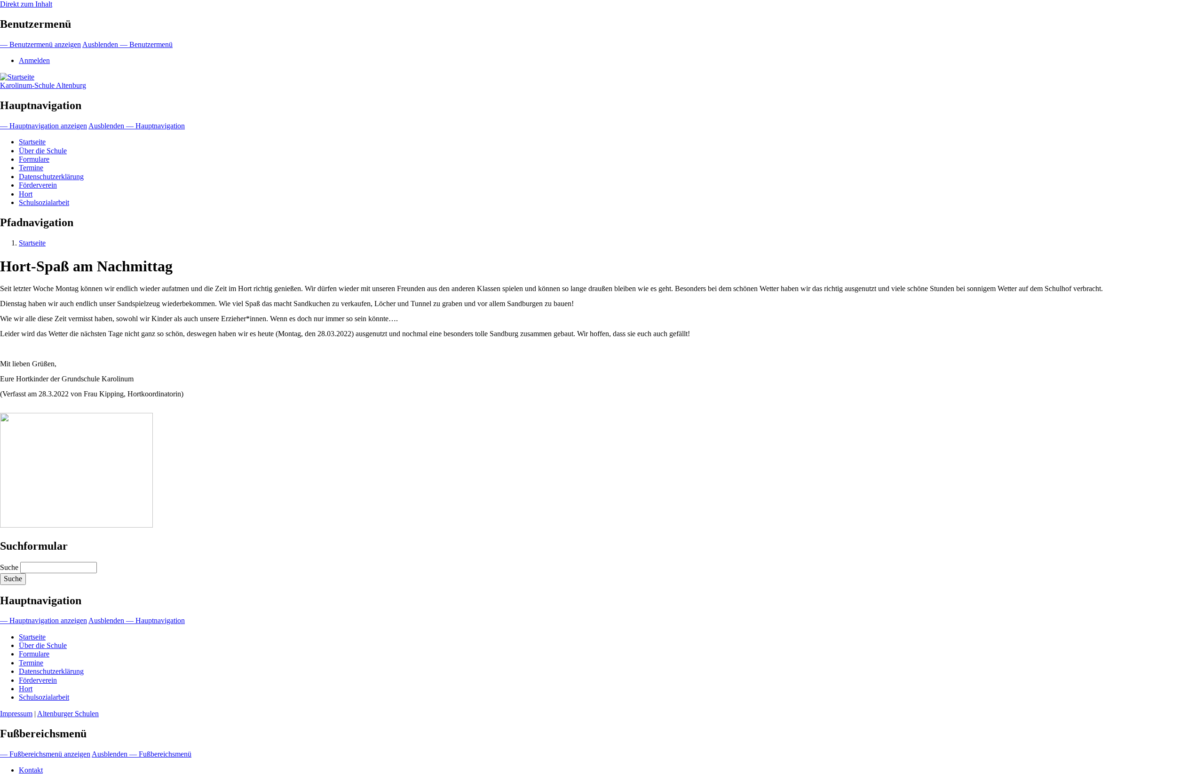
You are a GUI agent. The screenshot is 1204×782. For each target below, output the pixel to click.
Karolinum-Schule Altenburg (43, 85)
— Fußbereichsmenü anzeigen (45, 754)
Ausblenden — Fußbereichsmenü (141, 754)
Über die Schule (43, 151)
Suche (9, 567)
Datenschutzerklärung (51, 177)
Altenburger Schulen (68, 714)
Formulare (34, 159)
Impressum (16, 714)
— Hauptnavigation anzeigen (43, 126)
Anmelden (34, 60)
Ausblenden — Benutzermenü (127, 44)
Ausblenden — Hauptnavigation (136, 126)
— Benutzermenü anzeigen (40, 44)
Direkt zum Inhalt (26, 4)
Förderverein (38, 185)
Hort (25, 194)
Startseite (32, 142)
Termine (31, 168)
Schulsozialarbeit (44, 202)
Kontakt (31, 770)
